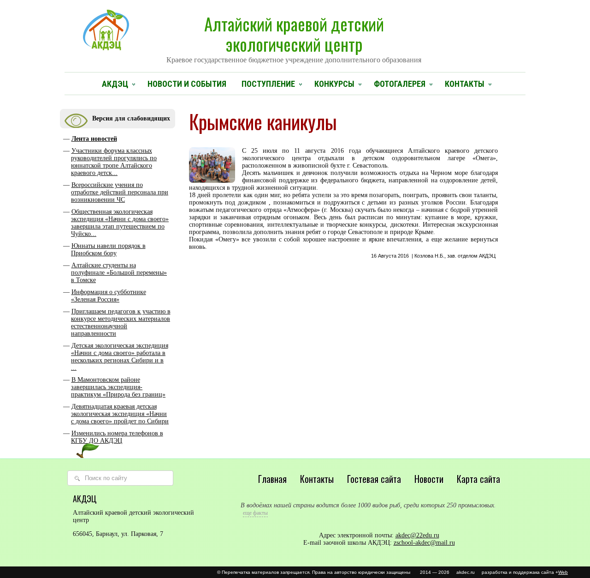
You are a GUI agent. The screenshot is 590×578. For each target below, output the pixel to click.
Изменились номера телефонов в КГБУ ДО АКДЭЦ (117, 437)
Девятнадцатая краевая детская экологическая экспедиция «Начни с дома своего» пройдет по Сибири (120, 414)
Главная (272, 479)
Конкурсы (334, 84)
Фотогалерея (399, 84)
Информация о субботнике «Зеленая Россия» (108, 296)
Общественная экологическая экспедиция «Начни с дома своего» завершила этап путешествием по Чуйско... (120, 222)
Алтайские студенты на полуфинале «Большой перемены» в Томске (119, 272)
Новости (428, 479)
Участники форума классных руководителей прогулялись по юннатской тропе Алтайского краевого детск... (114, 161)
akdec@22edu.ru (417, 535)
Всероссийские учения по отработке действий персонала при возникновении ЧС (119, 192)
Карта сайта (478, 479)
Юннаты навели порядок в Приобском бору (108, 249)
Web (563, 572)
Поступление (268, 84)
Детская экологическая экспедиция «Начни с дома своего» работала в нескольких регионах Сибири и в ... (119, 356)
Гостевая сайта (374, 479)
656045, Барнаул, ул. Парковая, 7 (118, 533)
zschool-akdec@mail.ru (424, 542)
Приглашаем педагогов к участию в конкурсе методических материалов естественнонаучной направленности (121, 322)
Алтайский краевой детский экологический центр (293, 37)
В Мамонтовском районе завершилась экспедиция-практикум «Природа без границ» (118, 387)
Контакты (464, 84)
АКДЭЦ (115, 84)
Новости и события (187, 84)
